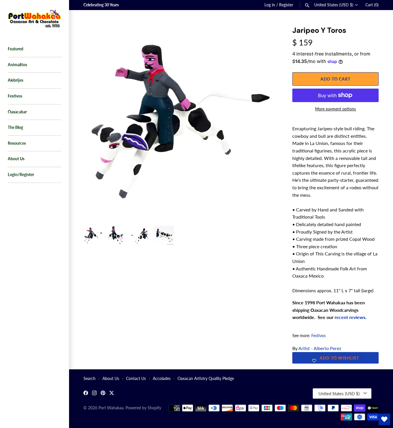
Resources (17, 143)
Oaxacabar (17, 112)
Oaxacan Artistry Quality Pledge (206, 378)
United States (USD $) (333, 5)
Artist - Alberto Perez (319, 348)
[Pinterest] (103, 393)
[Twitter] (111, 393)
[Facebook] (85, 393)
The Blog (15, 127)
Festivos (15, 96)
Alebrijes (15, 80)
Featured (15, 49)
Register (286, 5)
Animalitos (17, 64)
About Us (16, 158)
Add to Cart (335, 79)
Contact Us (136, 378)
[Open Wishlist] (384, 419)
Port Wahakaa (110, 408)
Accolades (162, 378)
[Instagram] (94, 393)
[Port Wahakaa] (34, 18)
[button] (265, 37)
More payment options (335, 108)
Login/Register (21, 174)
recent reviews (350, 317)
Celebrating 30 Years (101, 5)
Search (89, 378)
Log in (269, 5)
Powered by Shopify (143, 408)
